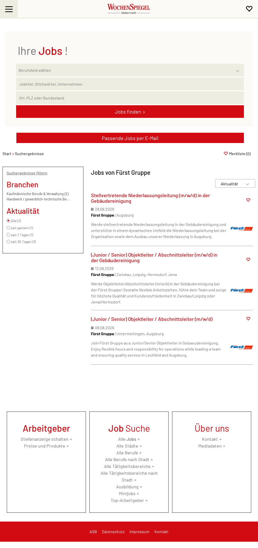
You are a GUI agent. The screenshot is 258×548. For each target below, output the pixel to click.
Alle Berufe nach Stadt (127, 459)
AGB (93, 531)
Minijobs (127, 493)
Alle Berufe (127, 452)
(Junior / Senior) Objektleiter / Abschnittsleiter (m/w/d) (151, 319)
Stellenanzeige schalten (45, 439)
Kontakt (210, 439)
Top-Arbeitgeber (127, 500)
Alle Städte (127, 446)
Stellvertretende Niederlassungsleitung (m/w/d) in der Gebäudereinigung (150, 198)
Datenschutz (113, 531)
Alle (127, 439)
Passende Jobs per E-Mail (130, 138)
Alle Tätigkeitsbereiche (127, 466)
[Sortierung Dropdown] (247, 184)
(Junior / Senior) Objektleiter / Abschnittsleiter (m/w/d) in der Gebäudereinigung (154, 257)
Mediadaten (210, 446)
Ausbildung (127, 486)
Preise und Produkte (44, 446)
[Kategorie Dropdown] (239, 69)
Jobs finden (128, 112)
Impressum (139, 531)
